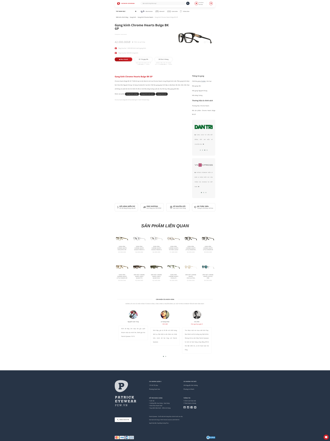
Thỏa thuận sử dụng (190, 403)
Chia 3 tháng (164, 59)
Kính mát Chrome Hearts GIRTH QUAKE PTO (139, 276)
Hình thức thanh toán (156, 405)
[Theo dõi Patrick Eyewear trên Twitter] (195, 408)
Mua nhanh (124, 59)
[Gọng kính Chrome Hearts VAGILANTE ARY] (122, 238)
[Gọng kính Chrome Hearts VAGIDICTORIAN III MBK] (139, 238)
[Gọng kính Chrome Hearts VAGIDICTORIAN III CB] (156, 238)
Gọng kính (175, 11)
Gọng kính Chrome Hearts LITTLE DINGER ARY (122, 276)
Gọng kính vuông (132, 94)
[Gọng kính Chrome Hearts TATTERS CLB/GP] (173, 238)
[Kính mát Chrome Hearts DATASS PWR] (208, 267)
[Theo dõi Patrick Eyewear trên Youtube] (185, 408)
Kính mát (162, 11)
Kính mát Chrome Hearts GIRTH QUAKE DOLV (156, 276)
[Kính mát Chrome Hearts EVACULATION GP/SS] (190, 267)
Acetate (203, 81)
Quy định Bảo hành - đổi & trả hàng (160, 408)
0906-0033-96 (124, 420)
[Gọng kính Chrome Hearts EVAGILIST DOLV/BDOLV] (173, 267)
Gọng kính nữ (162, 94)
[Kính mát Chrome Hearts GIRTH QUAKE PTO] (139, 267)
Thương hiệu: (117, 34)
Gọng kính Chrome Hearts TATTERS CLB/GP (173, 248)
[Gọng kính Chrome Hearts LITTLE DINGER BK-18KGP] (190, 238)
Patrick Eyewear (153, 416)
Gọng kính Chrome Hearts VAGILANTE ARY (122, 248)
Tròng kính (186, 11)
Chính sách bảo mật (190, 401)
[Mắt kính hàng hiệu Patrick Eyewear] (126, 3)
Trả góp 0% (144, 59)
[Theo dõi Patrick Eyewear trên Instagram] (189, 408)
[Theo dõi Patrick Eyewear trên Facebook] (192, 408)
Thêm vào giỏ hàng (139, 42)
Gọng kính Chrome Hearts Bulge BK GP (133, 76)
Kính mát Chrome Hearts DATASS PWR (208, 276)
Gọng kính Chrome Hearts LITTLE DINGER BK (208, 248)
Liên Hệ (152, 401)
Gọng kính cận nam (147, 94)
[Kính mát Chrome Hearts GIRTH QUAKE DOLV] (156, 267)
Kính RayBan (149, 11)
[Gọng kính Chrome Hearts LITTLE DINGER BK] (208, 238)
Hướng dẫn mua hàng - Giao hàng (160, 403)
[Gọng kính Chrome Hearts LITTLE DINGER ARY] (122, 267)
